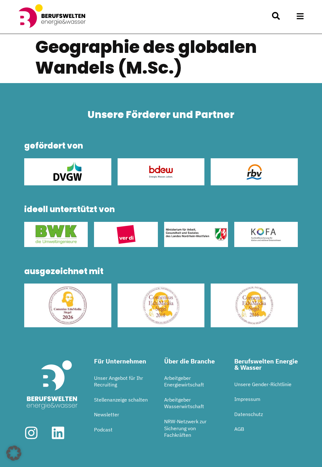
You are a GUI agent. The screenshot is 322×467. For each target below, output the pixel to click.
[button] (300, 16)
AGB (239, 429)
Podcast (103, 429)
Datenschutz (248, 414)
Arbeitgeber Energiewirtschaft (184, 381)
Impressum (247, 399)
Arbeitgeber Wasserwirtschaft (184, 403)
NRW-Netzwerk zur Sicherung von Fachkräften (185, 428)
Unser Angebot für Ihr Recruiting (118, 381)
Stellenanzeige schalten (121, 400)
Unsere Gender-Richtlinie (262, 384)
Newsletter (106, 414)
